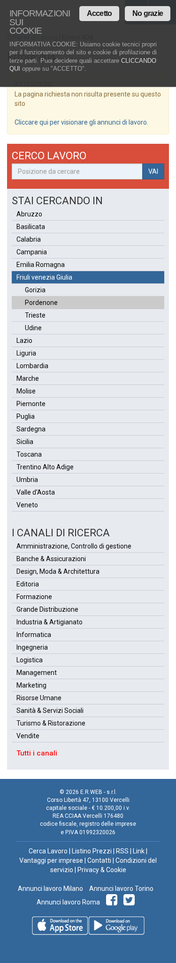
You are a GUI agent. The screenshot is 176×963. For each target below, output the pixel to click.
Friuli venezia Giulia (44, 277)
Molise (26, 391)
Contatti (99, 860)
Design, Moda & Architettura (57, 571)
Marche (27, 378)
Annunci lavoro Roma (68, 902)
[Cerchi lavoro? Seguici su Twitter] (130, 902)
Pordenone (41, 302)
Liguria (26, 353)
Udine (33, 328)
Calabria (28, 239)
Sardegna (31, 429)
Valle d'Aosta (35, 492)
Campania (31, 252)
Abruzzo (29, 214)
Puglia (25, 416)
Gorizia (35, 290)
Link (139, 851)
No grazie (147, 13)
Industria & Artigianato (49, 622)
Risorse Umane (38, 698)
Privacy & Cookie (101, 870)
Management (36, 672)
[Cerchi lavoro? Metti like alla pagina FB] (113, 902)
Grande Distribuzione (47, 609)
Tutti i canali (36, 753)
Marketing (31, 685)
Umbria (27, 479)
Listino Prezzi (92, 851)
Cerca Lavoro (48, 851)
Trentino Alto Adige (45, 467)
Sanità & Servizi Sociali (50, 710)
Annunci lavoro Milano (50, 888)
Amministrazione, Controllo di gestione (73, 546)
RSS (122, 851)
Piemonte (31, 403)
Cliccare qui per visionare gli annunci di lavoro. (81, 122)
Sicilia (24, 441)
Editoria (27, 584)
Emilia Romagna (40, 264)
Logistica (29, 660)
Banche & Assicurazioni (51, 559)
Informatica (33, 634)
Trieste (35, 315)
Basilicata (30, 226)
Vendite (27, 736)
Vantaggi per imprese (51, 860)
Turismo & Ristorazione (50, 723)
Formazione (34, 596)
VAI (153, 171)
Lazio (24, 340)
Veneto (27, 505)
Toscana (29, 454)
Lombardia (32, 366)
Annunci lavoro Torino (120, 888)
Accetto (99, 13)
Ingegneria (32, 647)
